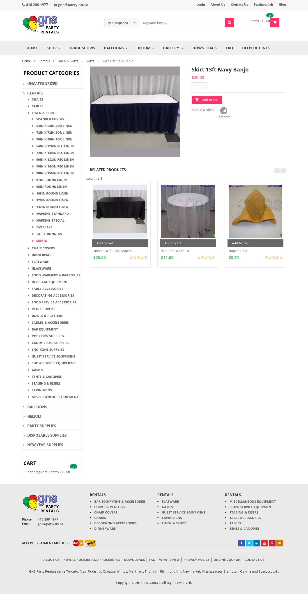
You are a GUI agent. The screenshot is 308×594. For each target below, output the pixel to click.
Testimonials (264, 4)
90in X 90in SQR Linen (54, 139)
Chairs (38, 99)
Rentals (44, 61)
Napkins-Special (50, 220)
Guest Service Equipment (53, 356)
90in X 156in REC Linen (55, 173)
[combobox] (122, 22)
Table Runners (49, 234)
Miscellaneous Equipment (55, 397)
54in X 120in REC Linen (55, 146)
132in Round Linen (52, 207)
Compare (223, 111)
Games (37, 370)
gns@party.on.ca (72, 4)
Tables (37, 106)
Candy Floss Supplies (50, 343)
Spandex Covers (50, 119)
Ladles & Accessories (50, 322)
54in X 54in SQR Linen (54, 126)
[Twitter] (249, 543)
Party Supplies (41, 425)
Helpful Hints (256, 48)
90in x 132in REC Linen (55, 159)
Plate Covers (43, 309)
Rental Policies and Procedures (91, 559)
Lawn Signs (42, 390)
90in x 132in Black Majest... (113, 251)
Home (32, 48)
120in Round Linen (52, 200)
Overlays (44, 227)
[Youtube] (264, 543)
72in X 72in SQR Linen (54, 132)
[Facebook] (241, 543)
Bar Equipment (45, 329)
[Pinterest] (272, 543)
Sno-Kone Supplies (48, 349)
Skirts (90, 61)
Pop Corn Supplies (48, 336)
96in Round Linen (51, 186)
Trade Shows (82, 48)
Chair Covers (43, 248)
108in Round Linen (52, 193)
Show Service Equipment (53, 363)
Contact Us (239, 4)
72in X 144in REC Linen (55, 153)
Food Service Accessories (54, 302)
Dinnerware (42, 255)
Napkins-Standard (52, 213)
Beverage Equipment (50, 282)
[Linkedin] (257, 543)
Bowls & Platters (47, 316)
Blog (282, 4)
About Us (218, 4)
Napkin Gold (238, 251)
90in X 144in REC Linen (55, 166)
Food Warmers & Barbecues (56, 275)
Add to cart (210, 100)
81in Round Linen (51, 180)
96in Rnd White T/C (175, 251)
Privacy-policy (197, 559)
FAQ (229, 48)
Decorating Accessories (53, 295)
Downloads (205, 48)
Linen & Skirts (67, 61)
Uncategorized (42, 83)
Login (200, 4)
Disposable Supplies (47, 435)
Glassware (41, 268)
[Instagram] (280, 543)
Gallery (171, 48)
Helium (143, 48)
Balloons (114, 48)
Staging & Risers (46, 383)
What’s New (169, 559)
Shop (52, 48)
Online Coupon (227, 559)
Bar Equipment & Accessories (120, 501)
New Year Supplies (45, 444)
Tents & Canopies (47, 376)
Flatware (40, 261)
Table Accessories (47, 289)
